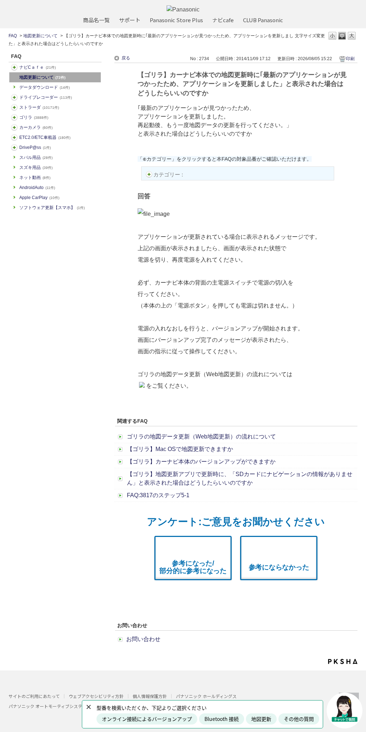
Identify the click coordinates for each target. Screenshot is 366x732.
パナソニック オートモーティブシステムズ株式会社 (58, 706)
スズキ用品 (36, 167)
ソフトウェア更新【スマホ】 (52, 207)
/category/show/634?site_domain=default (14, 97)
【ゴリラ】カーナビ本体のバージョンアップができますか (201, 462)
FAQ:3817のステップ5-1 (158, 495)
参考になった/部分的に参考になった (193, 567)
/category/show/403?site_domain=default (14, 147)
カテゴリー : (168, 174)
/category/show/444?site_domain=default (14, 137)
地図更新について (40, 35)
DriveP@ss (35, 147)
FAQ (13, 35)
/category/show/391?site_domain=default (14, 107)
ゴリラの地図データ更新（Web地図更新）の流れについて (201, 436)
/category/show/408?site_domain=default (14, 67)
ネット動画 (34, 177)
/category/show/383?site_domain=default (14, 117)
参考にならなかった (279, 567)
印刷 (350, 58)
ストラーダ (39, 107)
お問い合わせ (143, 639)
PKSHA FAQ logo (342, 661)
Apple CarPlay (39, 197)
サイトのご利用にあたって (34, 696)
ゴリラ (33, 117)
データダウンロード (44, 87)
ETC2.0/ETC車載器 (44, 137)
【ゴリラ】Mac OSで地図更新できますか (180, 449)
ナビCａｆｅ (37, 67)
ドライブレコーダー (45, 97)
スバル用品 (36, 157)
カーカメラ (36, 127)
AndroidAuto (37, 187)
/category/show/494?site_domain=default (14, 127)
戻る (126, 57)
